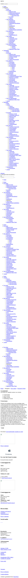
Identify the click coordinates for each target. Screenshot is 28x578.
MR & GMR (12, 121)
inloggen (3, 173)
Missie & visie (12, 54)
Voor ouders (9, 36)
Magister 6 (3, 554)
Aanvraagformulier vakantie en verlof (14, 431)
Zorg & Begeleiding (10, 44)
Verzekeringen (12, 160)
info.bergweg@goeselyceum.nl (8, 502)
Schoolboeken (12, 158)
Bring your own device (14, 159)
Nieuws (11, 18)
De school (8, 10)
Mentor (13, 46)
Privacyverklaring (5, 571)
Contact (8, 101)
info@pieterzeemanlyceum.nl (6, 538)
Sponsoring (11, 123)
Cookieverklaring (4, 574)
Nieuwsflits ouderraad (14, 86)
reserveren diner (15, 110)
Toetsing (11, 142)
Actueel (8, 104)
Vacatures (3, 569)
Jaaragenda (11, 107)
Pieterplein (5, 102)
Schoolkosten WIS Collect (15, 155)
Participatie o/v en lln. (14, 120)
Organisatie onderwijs (14, 115)
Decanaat (11, 33)
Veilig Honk (12, 28)
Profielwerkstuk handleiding (15, 29)
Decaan (14, 47)
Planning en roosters (13, 77)
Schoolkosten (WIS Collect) (7, 557)
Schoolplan (11, 117)
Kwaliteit (11, 16)
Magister (11, 97)
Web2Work (16, 576)
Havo (13, 68)
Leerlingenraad (12, 75)
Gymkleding (12, 156)
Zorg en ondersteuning (11, 98)
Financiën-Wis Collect (14, 95)
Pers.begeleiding (13, 45)
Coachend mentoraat (14, 132)
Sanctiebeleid (12, 147)
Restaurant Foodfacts (14, 108)
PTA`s (10, 24)
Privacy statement (5, 445)
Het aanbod (11, 63)
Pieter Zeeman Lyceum (6, 549)
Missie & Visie (12, 11)
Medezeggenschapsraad (14, 13)
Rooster (2, 553)
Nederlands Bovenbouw (14, 23)
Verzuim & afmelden (14, 154)
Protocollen (11, 41)
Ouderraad (11, 37)
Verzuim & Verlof (13, 38)
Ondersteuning (9, 167)
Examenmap (12, 25)
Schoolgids (11, 32)
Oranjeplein (6, 50)
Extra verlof (12, 152)
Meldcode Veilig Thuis (14, 49)
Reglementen (12, 22)
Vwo (13, 69)
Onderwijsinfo (12, 91)
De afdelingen (12, 66)
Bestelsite (11, 42)
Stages (10, 133)
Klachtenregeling (13, 165)
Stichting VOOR (13, 57)
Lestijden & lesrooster (14, 126)
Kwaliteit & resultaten (14, 135)
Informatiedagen (13, 94)
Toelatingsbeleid (13, 124)
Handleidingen (12, 71)
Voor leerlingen (9, 19)
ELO (10, 139)
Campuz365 (3, 552)
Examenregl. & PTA (14, 141)
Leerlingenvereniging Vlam (15, 76)
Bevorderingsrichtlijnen (14, 143)
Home (4, 6)
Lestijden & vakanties (5, 558)
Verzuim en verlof (13, 88)
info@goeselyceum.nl (7, 478)
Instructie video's (13, 81)
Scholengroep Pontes (14, 14)
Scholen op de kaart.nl (6, 511)
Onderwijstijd (12, 130)
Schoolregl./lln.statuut (14, 82)
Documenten (12, 80)
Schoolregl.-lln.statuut (14, 146)
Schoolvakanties (13, 128)
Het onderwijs (9, 31)
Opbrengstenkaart (5, 514)
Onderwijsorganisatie (14, 59)
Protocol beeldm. (13, 164)
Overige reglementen (14, 148)
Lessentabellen (12, 64)
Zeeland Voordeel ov (14, 163)
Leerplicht (3, 512)
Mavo (13, 67)
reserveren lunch (16, 111)
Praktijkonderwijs (13, 35)
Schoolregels (12, 20)
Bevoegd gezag (15, 15)
